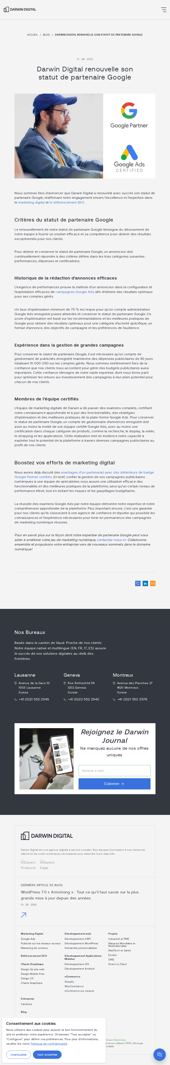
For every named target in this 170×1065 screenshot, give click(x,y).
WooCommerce (74, 986)
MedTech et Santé (119, 950)
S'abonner (111, 783)
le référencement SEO (67, 202)
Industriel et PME (118, 939)
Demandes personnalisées (81, 948)
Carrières (26, 1004)
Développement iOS (77, 964)
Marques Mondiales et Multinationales (121, 944)
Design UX (27, 978)
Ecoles (112, 955)
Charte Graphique (32, 964)
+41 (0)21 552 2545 (34, 699)
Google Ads (28, 939)
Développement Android (80, 968)
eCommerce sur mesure (79, 991)
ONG (111, 959)
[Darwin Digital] (20, 9)
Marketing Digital (32, 933)
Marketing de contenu (34, 948)
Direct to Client (117, 964)
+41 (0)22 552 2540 (83, 699)
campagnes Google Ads (75, 292)
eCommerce (72, 976)
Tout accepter (47, 1055)
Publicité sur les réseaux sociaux (41, 943)
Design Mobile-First (32, 974)
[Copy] (138, 583)
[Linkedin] (145, 583)
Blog (46, 35)
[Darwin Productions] (28, 865)
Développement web (78, 933)
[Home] (47, 839)
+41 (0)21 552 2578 (132, 699)
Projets (112, 933)
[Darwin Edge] (47, 865)
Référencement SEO (34, 956)
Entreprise (27, 999)
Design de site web (32, 969)
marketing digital (31, 202)
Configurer (19, 1055)
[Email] (152, 583)
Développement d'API (78, 939)
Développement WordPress (81, 943)
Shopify (69, 982)
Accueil (32, 35)
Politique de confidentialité (49, 1043)
